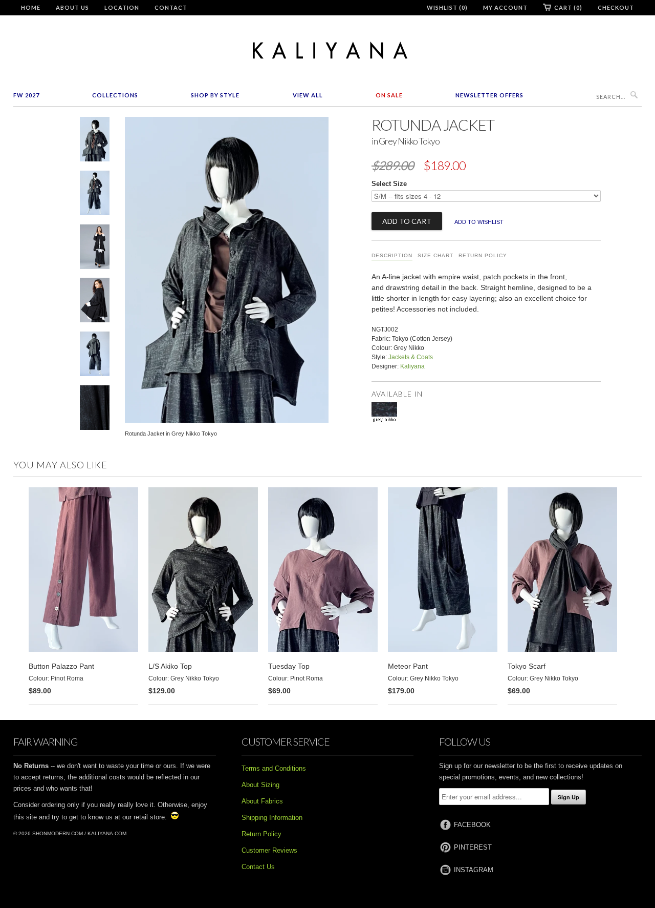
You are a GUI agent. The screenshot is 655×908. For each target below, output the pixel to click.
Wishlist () (447, 7)
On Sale (389, 95)
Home (30, 7)
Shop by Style (215, 95)
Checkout (616, 7)
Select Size (389, 184)
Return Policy (482, 255)
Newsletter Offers (489, 95)
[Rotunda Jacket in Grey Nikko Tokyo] (95, 141)
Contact (171, 7)
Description (392, 255)
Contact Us (258, 867)
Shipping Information (272, 817)
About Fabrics (262, 801)
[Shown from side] (95, 302)
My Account (505, 7)
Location (121, 7)
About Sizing (260, 785)
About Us (72, 7)
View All (308, 95)
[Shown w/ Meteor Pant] (95, 356)
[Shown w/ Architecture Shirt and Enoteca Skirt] (95, 248)
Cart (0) (568, 7)
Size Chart (435, 255)
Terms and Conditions (274, 768)
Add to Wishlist (479, 222)
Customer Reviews (269, 850)
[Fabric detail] (95, 409)
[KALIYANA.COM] (327, 50)
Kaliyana (412, 366)
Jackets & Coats (410, 357)
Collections (115, 95)
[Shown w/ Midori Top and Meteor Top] (95, 195)
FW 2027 (26, 95)
